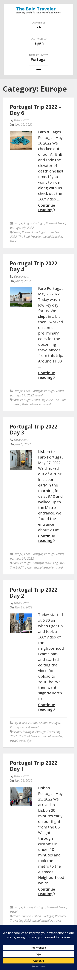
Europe (18, 223)
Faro (27, 391)
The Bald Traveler (36, 9)
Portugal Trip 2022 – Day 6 (35, 109)
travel (13, 241)
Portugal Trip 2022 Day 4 (33, 266)
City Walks (20, 723)
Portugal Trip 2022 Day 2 (33, 592)
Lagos (28, 223)
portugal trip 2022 (22, 228)
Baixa (16, 916)
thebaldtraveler (52, 237)
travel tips (25, 741)
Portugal (38, 223)
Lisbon (43, 723)
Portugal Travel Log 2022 (36, 400)
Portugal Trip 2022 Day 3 (33, 429)
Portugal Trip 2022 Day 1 (33, 765)
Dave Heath (21, 120)
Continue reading (46, 207)
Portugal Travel (55, 223)
